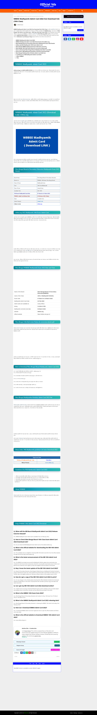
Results (20, 10)
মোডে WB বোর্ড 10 (29, 250)
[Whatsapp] (27, 653)
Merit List (41, 10)
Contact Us (70, 10)
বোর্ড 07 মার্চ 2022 (20, 328)
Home (15, 10)
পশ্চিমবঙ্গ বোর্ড (21, 438)
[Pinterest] (29, 653)
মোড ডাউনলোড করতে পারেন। (26, 99)
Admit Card (26, 10)
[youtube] (81, 39)
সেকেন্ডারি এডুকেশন (24, 121)
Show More (80, 30)
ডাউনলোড (31, 162)
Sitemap (75, 713)
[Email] (32, 653)
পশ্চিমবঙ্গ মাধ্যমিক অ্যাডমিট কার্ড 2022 (20, 404)
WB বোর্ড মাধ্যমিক (56, 217)
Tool (60, 10)
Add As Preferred (55, 649)
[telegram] (69, 39)
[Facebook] (21, 653)
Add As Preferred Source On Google (75, 16)
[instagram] (77, 39)
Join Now (57, 645)
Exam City (54, 10)
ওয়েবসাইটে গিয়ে (34, 33)
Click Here (48, 460)
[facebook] (65, 39)
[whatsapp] (73, 39)
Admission (47, 10)
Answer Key (34, 10)
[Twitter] (24, 653)
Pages (64, 10)
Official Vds (26, 712)
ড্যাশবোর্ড (21, 378)
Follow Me (57, 641)
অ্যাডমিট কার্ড (53, 29)
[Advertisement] (37, 86)
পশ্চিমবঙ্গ (15, 495)
